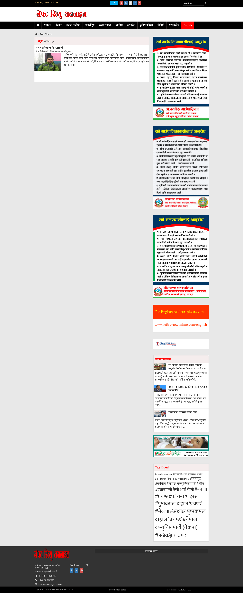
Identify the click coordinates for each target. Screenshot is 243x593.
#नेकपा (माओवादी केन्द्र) (164, 474)
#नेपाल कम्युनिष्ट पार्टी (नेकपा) (176, 523)
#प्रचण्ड (161, 497)
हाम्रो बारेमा (40, 589)
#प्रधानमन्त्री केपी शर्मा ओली (174, 489)
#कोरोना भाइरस (183, 496)
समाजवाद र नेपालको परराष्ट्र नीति (182, 412)
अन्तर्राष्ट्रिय (89, 25)
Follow (114, 3)
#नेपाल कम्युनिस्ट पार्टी (181, 484)
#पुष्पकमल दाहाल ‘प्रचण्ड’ (178, 504)
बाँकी (72, 65)
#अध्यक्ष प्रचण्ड (181, 478)
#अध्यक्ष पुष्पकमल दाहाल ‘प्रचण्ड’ (180, 515)
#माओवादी (177, 474)
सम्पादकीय (174, 25)
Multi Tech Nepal (185, 589)
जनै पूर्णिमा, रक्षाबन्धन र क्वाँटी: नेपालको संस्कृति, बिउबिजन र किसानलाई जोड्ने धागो (187, 366)
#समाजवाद (160, 479)
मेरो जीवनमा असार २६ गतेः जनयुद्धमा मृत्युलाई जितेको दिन (187, 388)
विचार (59, 25)
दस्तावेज (131, 25)
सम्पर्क (71, 589)
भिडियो (161, 25)
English (188, 25)
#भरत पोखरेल (188, 474)
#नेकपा (200, 490)
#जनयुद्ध (195, 478)
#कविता (160, 484)
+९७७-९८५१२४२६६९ (46, 580)
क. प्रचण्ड (198, 474)
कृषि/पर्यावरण (146, 25)
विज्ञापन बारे (63, 589)
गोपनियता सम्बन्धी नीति (52, 589)
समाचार (47, 25)
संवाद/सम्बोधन (73, 25)
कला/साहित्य (105, 25)
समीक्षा (119, 25)
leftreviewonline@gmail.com (50, 584)
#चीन (200, 484)
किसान (170, 478)
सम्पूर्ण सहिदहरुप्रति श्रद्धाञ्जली (49, 48)
